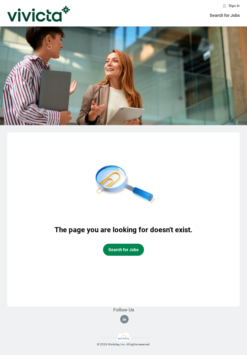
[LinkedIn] (124, 319)
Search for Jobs (225, 15)
